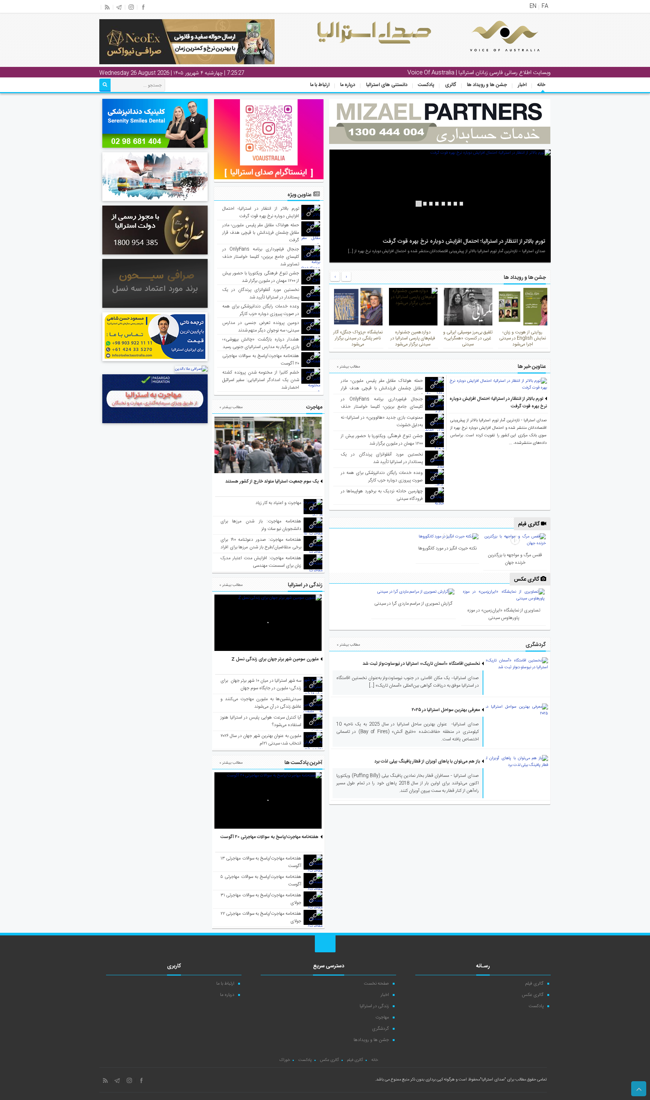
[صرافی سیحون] (155, 309)
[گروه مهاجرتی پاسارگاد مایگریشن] (155, 424)
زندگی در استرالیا (374, 1006)
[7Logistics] (155, 202)
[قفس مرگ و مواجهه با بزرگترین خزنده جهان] (515, 540)
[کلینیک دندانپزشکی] (155, 148)
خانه (541, 85)
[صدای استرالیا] (494, 57)
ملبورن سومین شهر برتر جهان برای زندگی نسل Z (275, 659)
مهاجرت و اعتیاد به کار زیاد (278, 503)
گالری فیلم (529, 524)
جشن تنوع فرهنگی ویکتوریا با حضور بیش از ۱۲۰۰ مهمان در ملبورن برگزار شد (382, 439)
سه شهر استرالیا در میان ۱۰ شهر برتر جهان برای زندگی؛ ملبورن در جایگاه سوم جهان (260, 684)
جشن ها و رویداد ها (487, 85)
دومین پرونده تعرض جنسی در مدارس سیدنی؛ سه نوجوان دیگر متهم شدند (260, 326)
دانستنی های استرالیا (386, 85)
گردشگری (380, 1028)
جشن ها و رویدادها (371, 1040)
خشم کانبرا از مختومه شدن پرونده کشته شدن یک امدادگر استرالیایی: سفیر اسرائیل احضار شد (260, 380)
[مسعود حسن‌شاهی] (155, 362)
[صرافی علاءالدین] (191, 369)
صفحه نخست (376, 983)
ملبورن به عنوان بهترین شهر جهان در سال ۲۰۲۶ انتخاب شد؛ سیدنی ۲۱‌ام (260, 739)
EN (533, 6)
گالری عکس (527, 579)
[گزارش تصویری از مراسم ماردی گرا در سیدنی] (414, 592)
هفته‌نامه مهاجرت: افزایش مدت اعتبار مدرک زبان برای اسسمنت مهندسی (260, 561)
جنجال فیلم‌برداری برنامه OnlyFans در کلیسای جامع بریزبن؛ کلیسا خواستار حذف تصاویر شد (382, 406)
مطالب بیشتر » (348, 367)
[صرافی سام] (155, 255)
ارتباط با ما (320, 85)
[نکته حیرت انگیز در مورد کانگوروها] (447, 537)
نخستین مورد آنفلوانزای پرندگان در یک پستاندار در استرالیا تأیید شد (382, 458)
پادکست (426, 85)
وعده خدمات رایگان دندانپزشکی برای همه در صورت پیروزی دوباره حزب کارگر (382, 476)
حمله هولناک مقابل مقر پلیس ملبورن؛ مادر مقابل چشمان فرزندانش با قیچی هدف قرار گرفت (382, 388)
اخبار (522, 85)
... (511, 443)
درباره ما (347, 85)
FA (545, 6)
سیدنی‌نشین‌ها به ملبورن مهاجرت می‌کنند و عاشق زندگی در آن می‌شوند (260, 702)
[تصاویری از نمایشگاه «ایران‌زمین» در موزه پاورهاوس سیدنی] (503, 595)
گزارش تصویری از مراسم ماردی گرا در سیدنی (413, 603)
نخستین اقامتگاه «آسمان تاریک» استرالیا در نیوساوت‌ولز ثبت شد (421, 663)
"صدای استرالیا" (493, 1079)
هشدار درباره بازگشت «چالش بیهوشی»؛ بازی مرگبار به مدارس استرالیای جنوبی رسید (260, 343)
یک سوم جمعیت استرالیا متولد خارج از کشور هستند (272, 481)
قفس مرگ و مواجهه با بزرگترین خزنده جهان (515, 558)
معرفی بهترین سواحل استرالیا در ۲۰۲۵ (446, 710)
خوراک (284, 1060)
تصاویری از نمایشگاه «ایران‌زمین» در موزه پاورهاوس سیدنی (503, 614)
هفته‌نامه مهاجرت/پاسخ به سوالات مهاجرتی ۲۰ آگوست (269, 837)
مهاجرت (382, 1017)
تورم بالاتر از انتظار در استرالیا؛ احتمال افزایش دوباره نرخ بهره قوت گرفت (464, 241)
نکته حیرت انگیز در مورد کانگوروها (447, 548)
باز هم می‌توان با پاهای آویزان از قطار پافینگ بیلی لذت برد (427, 761)
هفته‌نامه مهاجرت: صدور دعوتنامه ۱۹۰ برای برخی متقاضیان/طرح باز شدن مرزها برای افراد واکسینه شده (260, 547)
